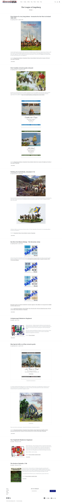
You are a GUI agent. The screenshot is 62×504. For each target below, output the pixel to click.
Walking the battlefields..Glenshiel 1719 (22, 172)
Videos (34, 1)
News (30, 308)
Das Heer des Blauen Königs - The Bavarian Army (25, 242)
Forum (38, 1)
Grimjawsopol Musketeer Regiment (21, 318)
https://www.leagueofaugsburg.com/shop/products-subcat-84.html (32, 94)
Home (21, 1)
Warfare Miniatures (19, 309)
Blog (31, 1)
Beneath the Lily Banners (18, 308)
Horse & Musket (25, 308)
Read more (13, 61)
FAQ (41, 1)
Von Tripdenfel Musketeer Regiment (21, 440)
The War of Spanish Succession (42, 308)
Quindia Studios (37, 454)
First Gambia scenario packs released (21, 68)
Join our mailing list (35, 488)
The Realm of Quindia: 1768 (18, 463)
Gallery (28, 1)
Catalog (25, 1)
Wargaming (17, 59)
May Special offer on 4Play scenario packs (23, 344)
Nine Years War (33, 308)
